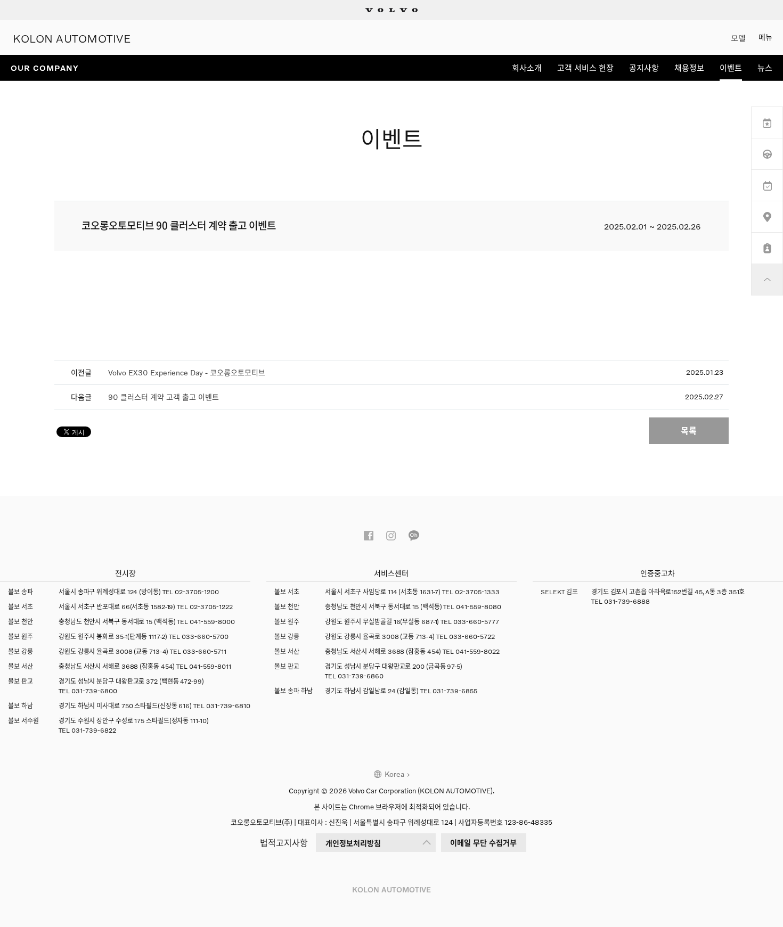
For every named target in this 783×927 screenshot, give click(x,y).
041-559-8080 (478, 607)
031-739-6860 (361, 676)
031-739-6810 (228, 706)
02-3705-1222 (211, 607)
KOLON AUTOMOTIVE (72, 37)
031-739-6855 (455, 691)
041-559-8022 (477, 651)
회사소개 (527, 67)
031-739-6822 (93, 730)
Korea (394, 773)
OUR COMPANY (45, 67)
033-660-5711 (204, 651)
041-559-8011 (210, 666)
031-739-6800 (94, 691)
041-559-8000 (212, 622)
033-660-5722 (472, 637)
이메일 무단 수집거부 (483, 843)
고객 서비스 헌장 (585, 67)
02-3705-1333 (477, 592)
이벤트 (731, 67)
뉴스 (764, 67)
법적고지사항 (284, 843)
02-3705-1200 (197, 592)
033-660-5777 (476, 622)
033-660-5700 (205, 637)
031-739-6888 (627, 601)
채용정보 (689, 67)
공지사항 (644, 67)
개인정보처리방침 (353, 843)
